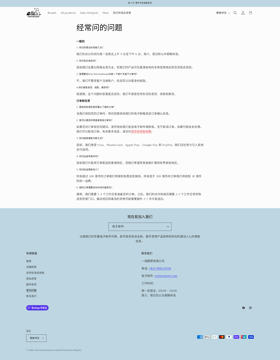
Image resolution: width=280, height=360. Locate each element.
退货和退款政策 (141, 131)
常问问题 (31, 290)
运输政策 (31, 267)
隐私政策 (31, 279)
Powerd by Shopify (72, 350)
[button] (235, 13)
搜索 (28, 261)
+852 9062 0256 (160, 268)
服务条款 (31, 284)
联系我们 (31, 296)
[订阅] (167, 227)
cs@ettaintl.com (166, 276)
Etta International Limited (48, 350)
